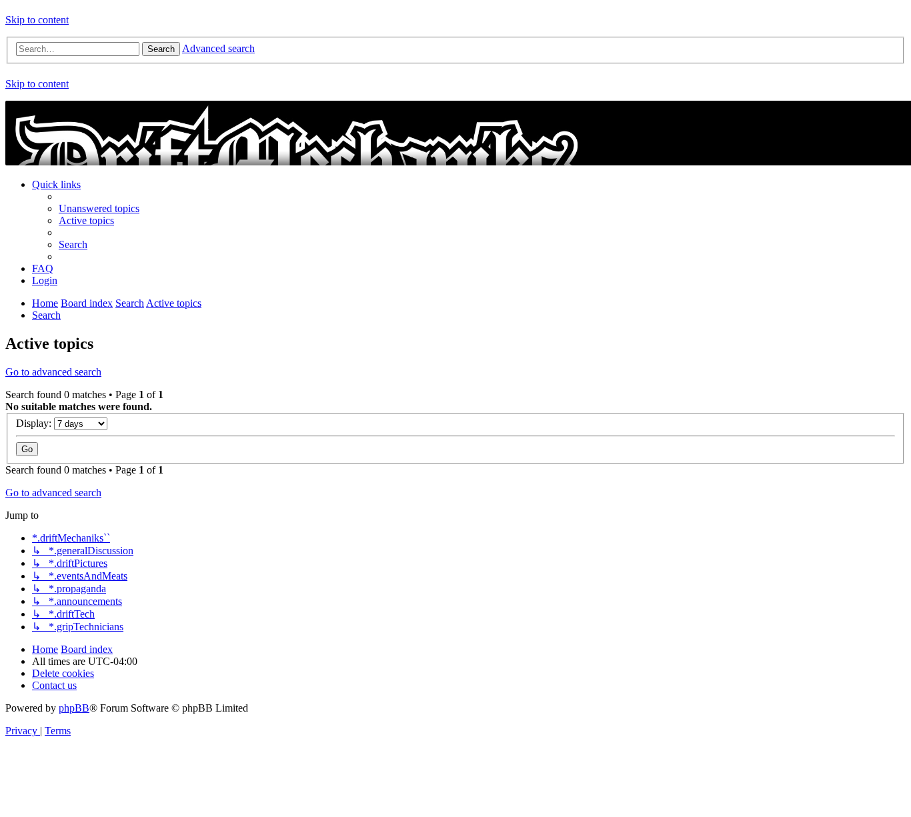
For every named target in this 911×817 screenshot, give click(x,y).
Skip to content (37, 19)
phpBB (74, 708)
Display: (35, 423)
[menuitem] (99, 208)
